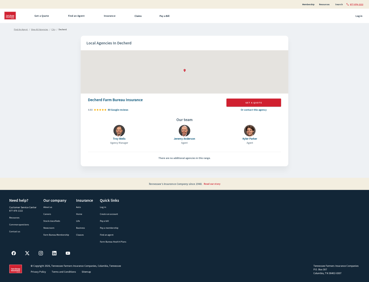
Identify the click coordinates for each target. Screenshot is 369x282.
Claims (138, 16)
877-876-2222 (16, 210)
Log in (359, 16)
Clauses (80, 234)
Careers (47, 214)
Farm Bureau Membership (56, 234)
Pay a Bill (165, 16)
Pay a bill (104, 220)
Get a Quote (41, 15)
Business (80, 227)
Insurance (110, 15)
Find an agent (107, 234)
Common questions (19, 224)
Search (339, 4)
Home (79, 214)
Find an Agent (76, 15)
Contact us (14, 231)
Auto (78, 207)
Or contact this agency (254, 109)
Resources (324, 4)
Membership (308, 4)
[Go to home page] (10, 18)
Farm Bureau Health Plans (113, 241)
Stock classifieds (51, 220)
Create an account (109, 214)
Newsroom (48, 227)
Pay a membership (109, 227)
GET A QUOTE (253, 102)
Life (78, 220)
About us (47, 207)
